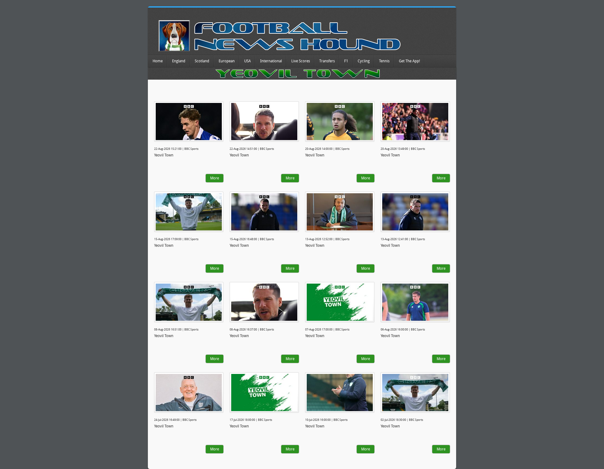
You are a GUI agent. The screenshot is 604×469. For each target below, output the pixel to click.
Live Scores (300, 61)
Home (158, 61)
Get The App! (409, 61)
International (271, 61)
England (178, 61)
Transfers (327, 61)
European (227, 61)
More (214, 178)
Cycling (364, 61)
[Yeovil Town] (188, 121)
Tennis (384, 61)
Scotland (202, 61)
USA (247, 61)
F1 (346, 61)
